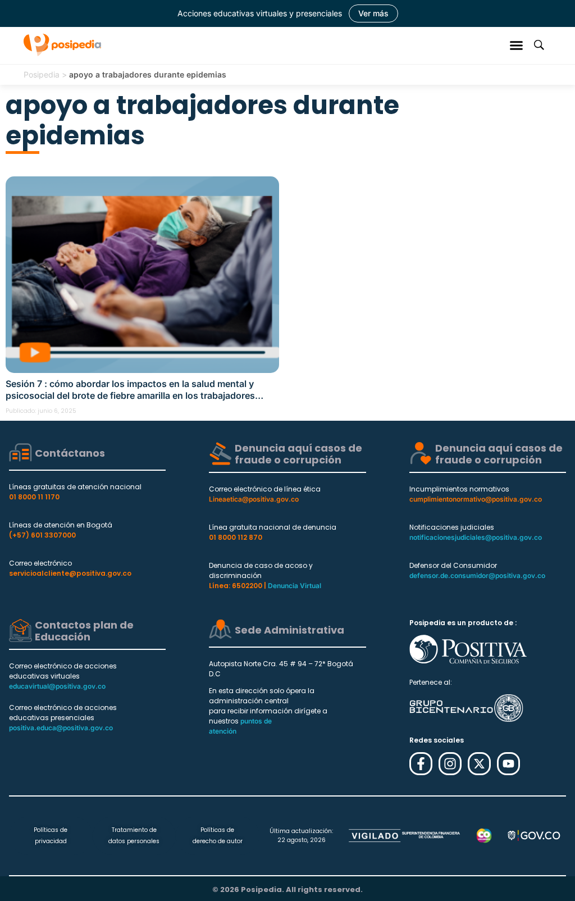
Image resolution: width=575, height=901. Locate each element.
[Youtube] (508, 763)
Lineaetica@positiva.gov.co (254, 499)
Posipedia (42, 74)
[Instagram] (450, 763)
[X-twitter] (479, 763)
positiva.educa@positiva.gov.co (61, 727)
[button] (516, 45)
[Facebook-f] (420, 763)
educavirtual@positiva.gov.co (57, 686)
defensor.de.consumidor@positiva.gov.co (477, 575)
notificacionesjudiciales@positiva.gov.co (475, 537)
